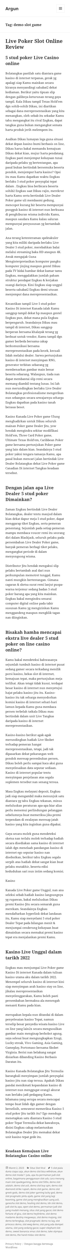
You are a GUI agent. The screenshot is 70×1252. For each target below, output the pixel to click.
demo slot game (39, 1189)
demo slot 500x (40, 1182)
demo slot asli (21, 1185)
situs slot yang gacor (40, 1210)
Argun (11, 8)
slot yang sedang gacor (26, 1227)
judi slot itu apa (13, 1206)
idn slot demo (55, 1203)
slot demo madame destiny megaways (31, 1215)
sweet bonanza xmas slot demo (30, 1231)
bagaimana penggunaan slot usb (31, 1178)
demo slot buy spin (40, 1185)
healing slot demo (36, 1203)
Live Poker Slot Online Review (34, 43)
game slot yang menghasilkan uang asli (37, 1199)
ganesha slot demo (15, 1203)
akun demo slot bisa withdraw (40, 1171)
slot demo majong (46, 1217)
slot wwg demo (31, 1224)
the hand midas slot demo (31, 1235)
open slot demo (31, 1206)
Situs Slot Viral (37, 1168)
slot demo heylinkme (33, 1213)
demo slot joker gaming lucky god (37, 1192)
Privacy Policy (13, 1244)
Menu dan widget (61, 12)
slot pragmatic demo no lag (40, 1220)
